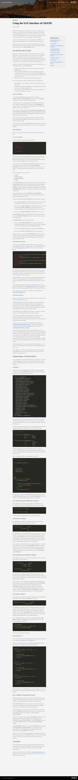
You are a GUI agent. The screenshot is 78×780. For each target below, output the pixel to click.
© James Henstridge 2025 (8, 778)
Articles (63, 2)
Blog (50, 2)
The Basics (52, 46)
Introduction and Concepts (55, 40)
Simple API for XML (36, 752)
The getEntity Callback (54, 57)
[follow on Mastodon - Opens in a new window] (71, 2)
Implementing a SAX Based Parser (56, 45)
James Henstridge (7, 2)
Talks (59, 2)
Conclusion (52, 65)
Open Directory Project (32, 286)
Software (54, 2)
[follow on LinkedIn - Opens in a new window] (73, 2)
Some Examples (53, 43)
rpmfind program (21, 247)
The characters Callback (55, 52)
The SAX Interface (53, 41)
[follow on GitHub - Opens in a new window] (75, 2)
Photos (67, 2)
